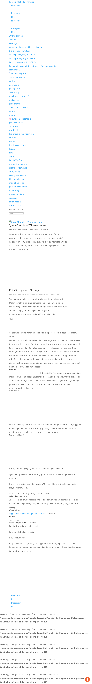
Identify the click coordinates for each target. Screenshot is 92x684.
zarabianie (14, 130)
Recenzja (13, 43)
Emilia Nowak (17, 229)
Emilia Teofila (15, 160)
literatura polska (39, 229)
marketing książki (17, 182)
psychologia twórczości (19, 96)
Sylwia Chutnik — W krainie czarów (28, 225)
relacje (12, 111)
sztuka (12, 141)
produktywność (16, 103)
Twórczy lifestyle (17, 77)
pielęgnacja (14, 88)
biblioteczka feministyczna (21, 133)
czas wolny (14, 92)
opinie (46, 229)
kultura (12, 137)
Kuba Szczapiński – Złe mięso (24, 290)
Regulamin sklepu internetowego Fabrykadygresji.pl (33, 66)
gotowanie (14, 84)
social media (15, 201)
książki (12, 149)
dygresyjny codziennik (19, 164)
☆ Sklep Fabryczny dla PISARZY (23, 54)
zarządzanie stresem (18, 107)
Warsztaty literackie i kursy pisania (25, 47)
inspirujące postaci (18, 145)
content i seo (15, 205)
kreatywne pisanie (17, 175)
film (11, 152)
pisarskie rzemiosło (18, 167)
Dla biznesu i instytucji (19, 50)
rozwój (12, 115)
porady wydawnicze (18, 186)
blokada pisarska (17, 179)
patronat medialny (55, 294)
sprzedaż (13, 198)
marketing (14, 190)
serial (11, 156)
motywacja (14, 100)
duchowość (14, 126)
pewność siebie (16, 122)
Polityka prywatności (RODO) (22, 62)
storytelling (14, 171)
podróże (13, 81)
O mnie (12, 39)
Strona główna (16, 35)
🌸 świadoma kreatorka (20, 118)
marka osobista (16, 194)
